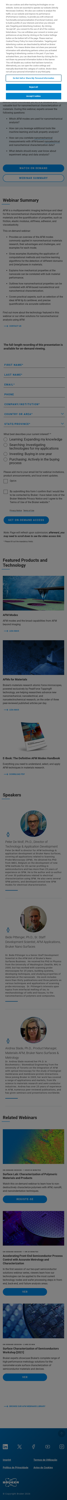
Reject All (33, 87)
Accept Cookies (33, 96)
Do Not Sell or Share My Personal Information (33, 78)
